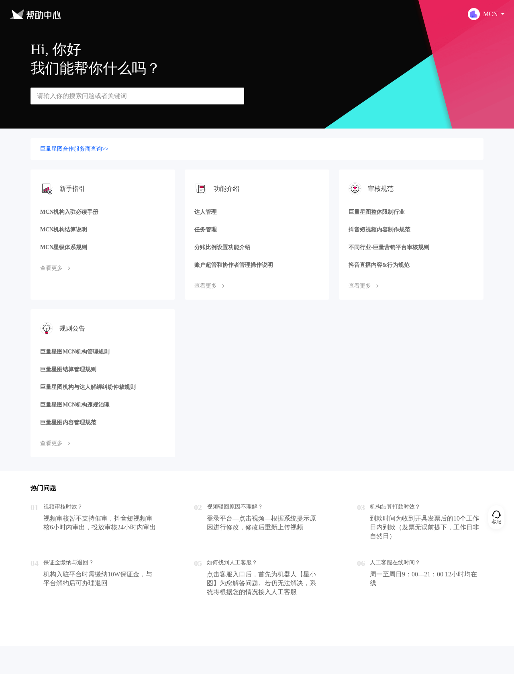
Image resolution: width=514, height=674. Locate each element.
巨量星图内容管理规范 (68, 422)
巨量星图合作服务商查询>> (74, 149)
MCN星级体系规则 (63, 247)
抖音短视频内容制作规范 (379, 230)
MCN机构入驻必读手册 (69, 212)
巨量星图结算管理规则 (68, 369)
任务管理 (205, 230)
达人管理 (205, 212)
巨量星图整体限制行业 (377, 212)
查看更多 (51, 268)
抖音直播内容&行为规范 (379, 265)
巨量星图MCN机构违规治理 (75, 405)
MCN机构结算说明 (63, 230)
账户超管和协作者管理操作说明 (233, 265)
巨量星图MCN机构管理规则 (75, 352)
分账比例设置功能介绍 (222, 247)
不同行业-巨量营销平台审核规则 (389, 247)
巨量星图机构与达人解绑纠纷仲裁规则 (88, 387)
